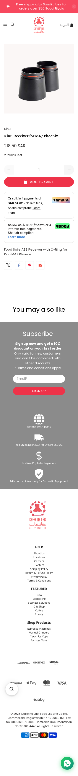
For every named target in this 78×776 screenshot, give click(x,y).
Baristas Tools (39, 640)
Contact (39, 565)
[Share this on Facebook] (19, 265)
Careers (39, 561)
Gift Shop (39, 607)
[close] (74, 6)
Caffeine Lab (30, 714)
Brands (39, 614)
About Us (39, 553)
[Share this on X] (8, 265)
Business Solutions (39, 603)
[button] (11, 689)
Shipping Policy (39, 569)
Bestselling (39, 599)
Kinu (7, 128)
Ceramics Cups (39, 637)
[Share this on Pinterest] (30, 265)
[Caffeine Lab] (39, 25)
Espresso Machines (39, 629)
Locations (39, 557)
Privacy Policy (39, 577)
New (39, 595)
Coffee (39, 611)
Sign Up (39, 390)
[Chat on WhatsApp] (67, 763)
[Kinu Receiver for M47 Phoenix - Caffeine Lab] (39, 78)
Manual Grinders (39, 633)
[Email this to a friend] (40, 265)
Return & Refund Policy (39, 573)
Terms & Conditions (39, 581)
